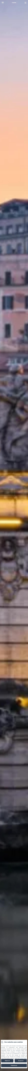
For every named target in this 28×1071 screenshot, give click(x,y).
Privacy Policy (23, 1058)
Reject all (7, 1060)
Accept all (20, 1060)
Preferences (14, 1065)
